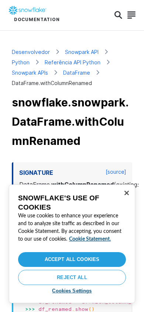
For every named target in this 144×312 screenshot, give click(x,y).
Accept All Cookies (72, 259)
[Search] (118, 15)
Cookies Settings (72, 291)
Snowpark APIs (30, 72)
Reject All (72, 277)
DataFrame (76, 72)
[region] (72, 243)
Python (21, 62)
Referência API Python (72, 62)
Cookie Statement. (90, 239)
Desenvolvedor (31, 52)
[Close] (127, 193)
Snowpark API (82, 52)
